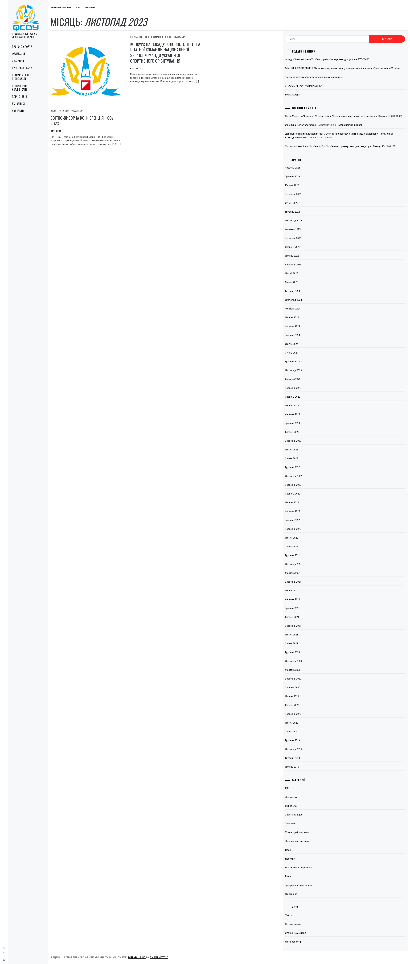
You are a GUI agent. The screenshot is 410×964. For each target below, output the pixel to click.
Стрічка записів (293, 924)
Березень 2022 (293, 528)
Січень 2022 (291, 546)
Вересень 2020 (293, 678)
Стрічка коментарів (295, 932)
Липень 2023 (292, 405)
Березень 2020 (293, 714)
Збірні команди (154, 37)
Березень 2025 (293, 264)
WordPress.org (293, 941)
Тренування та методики (298, 885)
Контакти (18, 111)
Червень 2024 (292, 326)
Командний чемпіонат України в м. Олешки (308, 137)
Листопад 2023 (293, 370)
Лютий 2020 (291, 722)
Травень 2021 (292, 608)
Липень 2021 (292, 590)
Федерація (18, 54)
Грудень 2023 (292, 361)
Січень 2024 (291, 352)
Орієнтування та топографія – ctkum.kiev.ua (308, 125)
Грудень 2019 (292, 740)
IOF (287, 788)
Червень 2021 (292, 599)
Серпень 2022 (292, 493)
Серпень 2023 (292, 396)
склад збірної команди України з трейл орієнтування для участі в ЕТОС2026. (327, 59)
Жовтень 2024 (292, 308)
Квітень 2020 (292, 705)
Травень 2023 (292, 423)
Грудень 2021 (292, 555)
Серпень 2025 (292, 247)
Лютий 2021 (291, 634)
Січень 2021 (291, 643)
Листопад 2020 (293, 661)
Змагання (18, 61)
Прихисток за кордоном (298, 867)
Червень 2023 (292, 414)
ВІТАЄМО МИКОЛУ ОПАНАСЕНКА (303, 85)
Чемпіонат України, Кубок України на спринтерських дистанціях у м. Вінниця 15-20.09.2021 (352, 116)
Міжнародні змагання (297, 832)
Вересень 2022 (293, 484)
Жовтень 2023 (292, 379)
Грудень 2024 (292, 291)
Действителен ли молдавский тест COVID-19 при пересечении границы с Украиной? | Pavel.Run (337, 133)
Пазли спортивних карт (349, 125)
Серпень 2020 (292, 687)
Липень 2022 (292, 502)
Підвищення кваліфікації (20, 87)
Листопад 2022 (293, 476)
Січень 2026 (291, 203)
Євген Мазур (292, 116)
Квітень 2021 (292, 617)
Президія (64, 111)
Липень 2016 (292, 766)
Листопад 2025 (293, 220)
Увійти (288, 915)
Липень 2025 (292, 255)
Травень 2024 (292, 335)
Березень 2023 (293, 440)
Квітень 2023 (292, 432)
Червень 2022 (292, 511)
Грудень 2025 (292, 211)
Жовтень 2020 (292, 669)
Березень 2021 (293, 625)
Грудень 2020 (292, 652)
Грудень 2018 (292, 758)
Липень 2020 (292, 696)
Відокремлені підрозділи (20, 77)
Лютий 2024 (291, 343)
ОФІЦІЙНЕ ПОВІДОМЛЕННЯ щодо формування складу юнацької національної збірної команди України (342, 68)
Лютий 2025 (291, 273)
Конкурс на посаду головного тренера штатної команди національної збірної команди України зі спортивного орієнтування (165, 52)
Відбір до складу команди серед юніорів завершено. (314, 77)
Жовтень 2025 (292, 229)
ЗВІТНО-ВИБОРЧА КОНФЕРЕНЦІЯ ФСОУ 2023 (81, 121)
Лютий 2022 (291, 537)
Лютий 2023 (291, 449)
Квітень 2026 (292, 185)
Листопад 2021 (293, 564)
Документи (291, 797)
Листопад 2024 (293, 299)
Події (53, 111)
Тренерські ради (22, 68)
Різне (168, 37)
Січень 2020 (291, 731)
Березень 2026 (293, 194)
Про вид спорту (22, 47)
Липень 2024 (292, 317)
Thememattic (159, 957)
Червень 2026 (292, 167)
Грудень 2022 (292, 467)
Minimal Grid (137, 957)
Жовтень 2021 (292, 573)
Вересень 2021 (293, 581)
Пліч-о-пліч (19, 97)
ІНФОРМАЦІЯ (292, 94)
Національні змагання (297, 841)
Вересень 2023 (293, 388)
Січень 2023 (291, 458)
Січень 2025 (291, 282)
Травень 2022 (292, 520)
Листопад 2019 (293, 749)
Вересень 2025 (293, 238)
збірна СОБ (136, 37)
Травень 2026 (292, 176)
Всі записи (19, 104)
